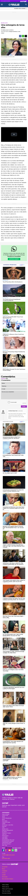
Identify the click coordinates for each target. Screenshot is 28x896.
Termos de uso (5, 886)
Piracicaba (4, 876)
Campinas (4, 870)
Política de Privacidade (7, 888)
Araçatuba (4, 866)
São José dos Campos (7, 878)
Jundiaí (4, 874)
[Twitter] (26, 36)
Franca (4, 872)
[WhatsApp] (23, 36)
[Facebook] (20, 36)
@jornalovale (8, 848)
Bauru (3, 868)
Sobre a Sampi (5, 884)
